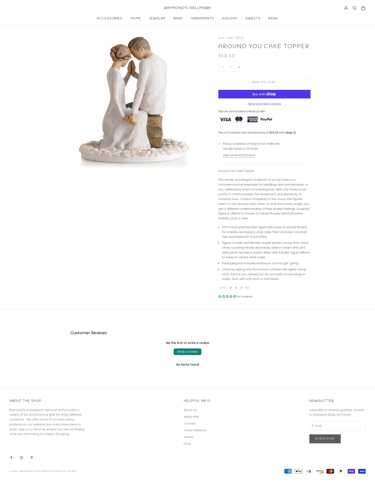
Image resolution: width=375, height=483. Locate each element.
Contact (190, 423)
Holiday (230, 18)
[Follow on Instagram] (21, 458)
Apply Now (191, 416)
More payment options (264, 104)
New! (273, 18)
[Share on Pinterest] (241, 287)
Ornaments (202, 18)
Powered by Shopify (64, 471)
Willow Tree (231, 38)
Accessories (109, 18)
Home (135, 18)
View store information (239, 155)
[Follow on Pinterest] (32, 458)
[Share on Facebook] (230, 287)
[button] (227, 296)
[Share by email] (247, 287)
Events (188, 437)
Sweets (253, 18)
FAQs (187, 444)
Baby (178, 18)
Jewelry (157, 18)
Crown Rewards (195, 430)
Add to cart (264, 82)
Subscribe (325, 439)
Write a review (187, 351)
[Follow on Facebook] (11, 458)
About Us (190, 410)
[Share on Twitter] (236, 287)
